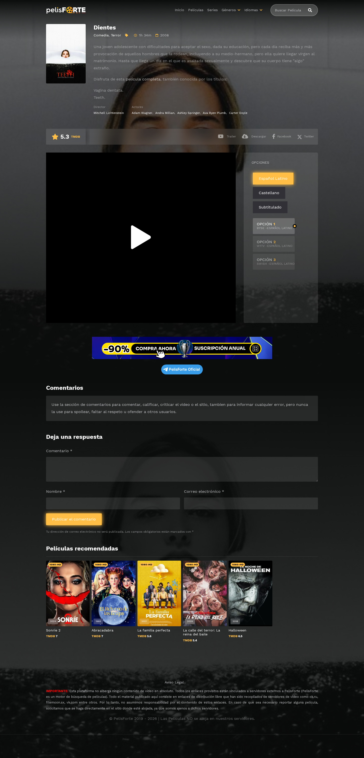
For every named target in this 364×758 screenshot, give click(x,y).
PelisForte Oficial (184, 369)
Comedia (101, 35)
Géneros (229, 10)
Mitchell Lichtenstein (109, 113)
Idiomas (251, 10)
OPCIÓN (274, 226)
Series (212, 10)
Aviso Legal (174, 682)
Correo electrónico (204, 491)
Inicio (179, 10)
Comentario (59, 450)
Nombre (55, 491)
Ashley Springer (188, 113)
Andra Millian (164, 113)
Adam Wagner (142, 113)
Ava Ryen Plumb (214, 113)
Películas (195, 10)
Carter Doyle (238, 113)
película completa (143, 79)
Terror (116, 35)
